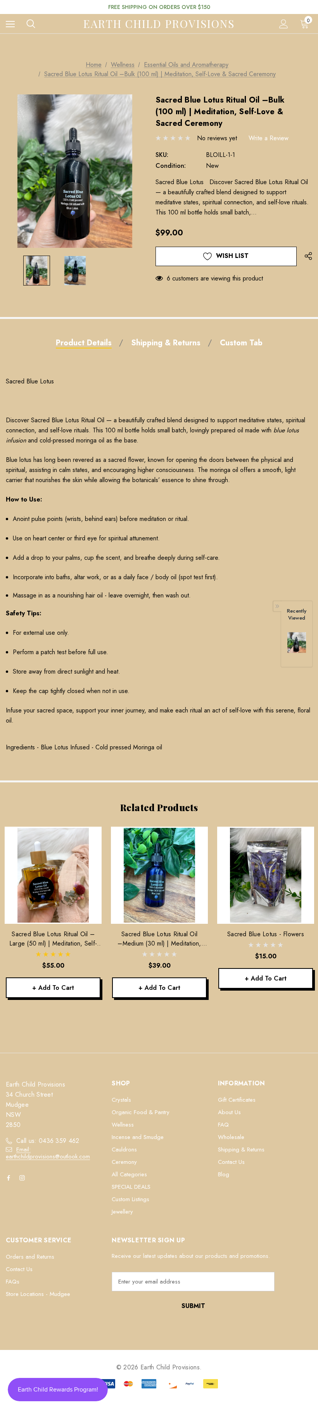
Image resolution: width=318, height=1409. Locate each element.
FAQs (12, 1281)
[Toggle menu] (10, 23)
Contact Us (231, 1162)
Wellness (123, 1124)
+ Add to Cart (53, 987)
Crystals (121, 1100)
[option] (296, 646)
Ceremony (124, 1162)
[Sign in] (283, 23)
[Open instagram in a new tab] (23, 1178)
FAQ (223, 1124)
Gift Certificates (237, 1100)
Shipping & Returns (241, 1149)
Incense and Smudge (138, 1137)
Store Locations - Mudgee (38, 1294)
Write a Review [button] (269, 138)
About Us (229, 1112)
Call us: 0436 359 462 (48, 1140)
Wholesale (231, 1137)
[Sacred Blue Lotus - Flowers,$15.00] (265, 875)
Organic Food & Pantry (140, 1112)
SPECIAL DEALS (131, 1187)
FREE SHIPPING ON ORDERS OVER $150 (159, 7)
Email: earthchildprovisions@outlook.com (48, 1153)
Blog (223, 1174)
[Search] (30, 23)
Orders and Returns (30, 1256)
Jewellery (122, 1211)
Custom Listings (130, 1199)
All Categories (129, 1174)
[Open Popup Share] (308, 256)
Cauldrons (124, 1149)
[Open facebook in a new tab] (10, 1178)
